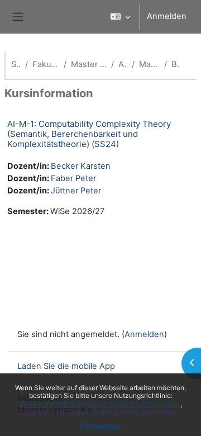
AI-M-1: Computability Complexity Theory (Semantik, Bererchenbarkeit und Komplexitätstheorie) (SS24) (89, 134)
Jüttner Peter (76, 191)
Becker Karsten (81, 166)
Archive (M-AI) (122, 64)
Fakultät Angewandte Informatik (45, 64)
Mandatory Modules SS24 (149, 64)
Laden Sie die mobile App (66, 366)
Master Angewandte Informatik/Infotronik (89, 64)
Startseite (16, 64)
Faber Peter (73, 178)
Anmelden (166, 16)
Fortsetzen (100, 425)
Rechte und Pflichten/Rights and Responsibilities (100, 411)
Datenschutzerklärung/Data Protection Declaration (100, 404)
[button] (120, 17)
